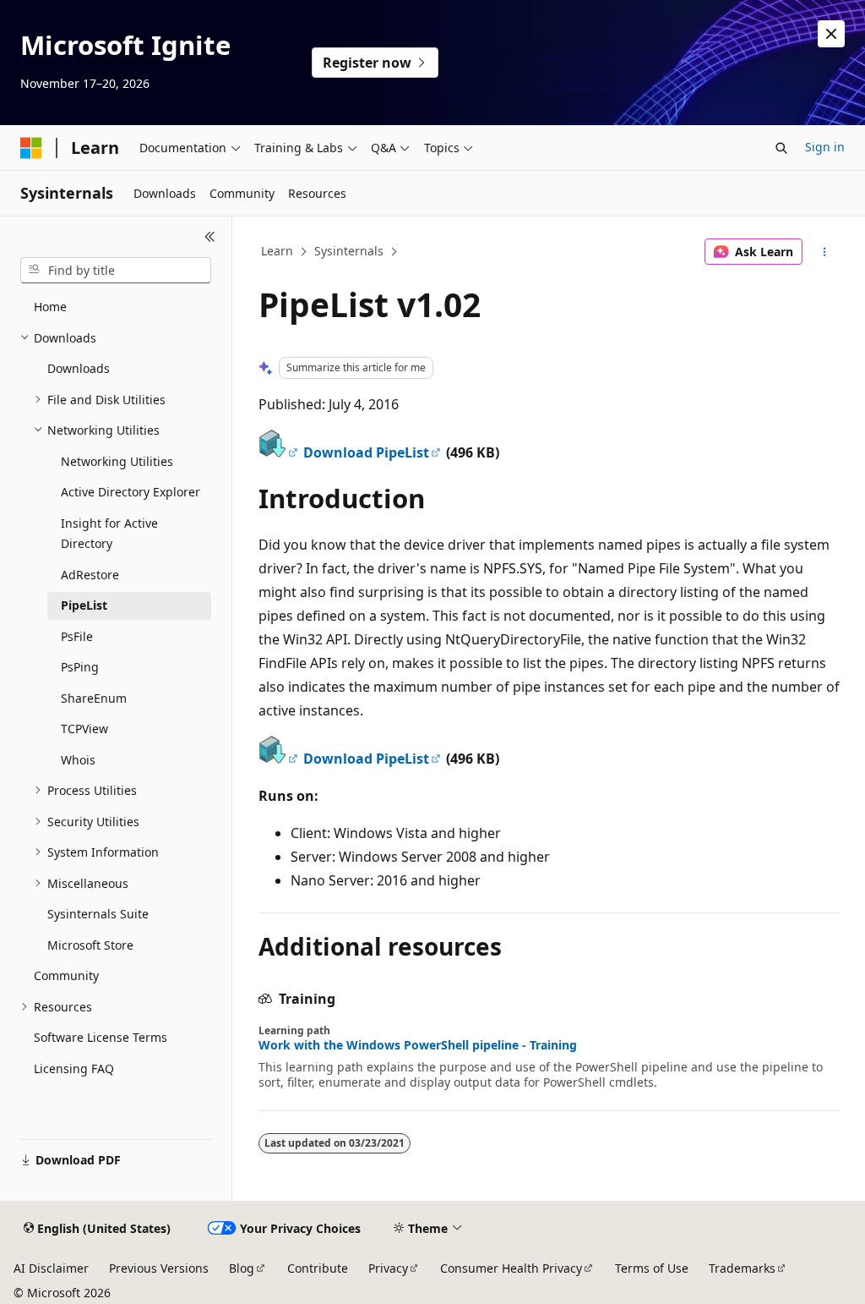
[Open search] (781, 148)
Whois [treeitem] (78, 760)
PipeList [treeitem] (84, 605)
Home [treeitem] (50, 307)
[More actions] (824, 252)
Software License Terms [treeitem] (100, 1037)
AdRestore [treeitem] (90, 575)
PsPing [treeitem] (80, 667)
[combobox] (115, 270)
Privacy (388, 1268)
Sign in (825, 147)
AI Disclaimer (51, 1268)
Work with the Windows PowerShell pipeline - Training (417, 1045)
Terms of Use (651, 1268)
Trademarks (742, 1268)
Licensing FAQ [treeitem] (74, 1068)
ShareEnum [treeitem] (94, 698)
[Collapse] (210, 236)
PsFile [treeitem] (77, 636)
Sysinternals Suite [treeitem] (98, 914)
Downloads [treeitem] (78, 368)
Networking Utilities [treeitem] (117, 461)
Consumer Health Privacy (511, 1268)
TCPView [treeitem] (84, 728)
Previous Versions (159, 1268)
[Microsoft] (31, 148)
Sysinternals (349, 251)
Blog (241, 1268)
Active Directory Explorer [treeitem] (130, 492)
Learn (277, 251)
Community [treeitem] (66, 975)
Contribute (317, 1268)
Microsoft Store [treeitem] (90, 945)
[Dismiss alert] (831, 33)
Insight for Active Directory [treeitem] (109, 533)
